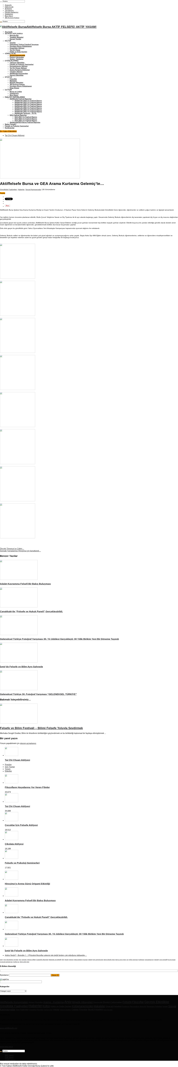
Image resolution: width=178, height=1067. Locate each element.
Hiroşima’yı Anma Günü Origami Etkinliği (27, 883)
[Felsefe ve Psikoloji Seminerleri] (11, 858)
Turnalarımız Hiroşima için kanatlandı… (20, 551)
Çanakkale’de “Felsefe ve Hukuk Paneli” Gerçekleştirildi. (31, 611)
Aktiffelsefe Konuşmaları (19, 73)
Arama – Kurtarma (16, 59)
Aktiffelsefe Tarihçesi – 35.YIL (26, 113)
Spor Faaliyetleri (22, 1010)
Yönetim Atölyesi (16, 72)
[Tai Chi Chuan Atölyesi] (11, 802)
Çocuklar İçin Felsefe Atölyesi (21, 825)
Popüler (8, 765)
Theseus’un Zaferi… (12, 549)
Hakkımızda (9, 7)
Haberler (21, 189)
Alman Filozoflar (36, 1002)
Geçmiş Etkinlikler (16, 75)
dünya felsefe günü (109, 959)
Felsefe (127, 1002)
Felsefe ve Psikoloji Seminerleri (22, 64)
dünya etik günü (24, 962)
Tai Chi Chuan (15, 50)
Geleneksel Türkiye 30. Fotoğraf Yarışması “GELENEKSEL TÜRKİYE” (38, 694)
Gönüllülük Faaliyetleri (8, 189)
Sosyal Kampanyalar (17, 55)
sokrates (24, 959)
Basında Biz (14, 35)
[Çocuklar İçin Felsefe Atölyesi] (11, 820)
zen (127, 959)
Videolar (56, 1010)
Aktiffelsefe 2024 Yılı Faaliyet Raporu (28, 110)
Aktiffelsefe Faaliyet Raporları (21, 99)
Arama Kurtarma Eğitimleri (20, 70)
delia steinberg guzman (81, 959)
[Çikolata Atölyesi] (11, 839)
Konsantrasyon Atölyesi (18, 66)
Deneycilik (97, 1002)
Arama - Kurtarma (53, 1002)
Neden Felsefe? (10, 124)
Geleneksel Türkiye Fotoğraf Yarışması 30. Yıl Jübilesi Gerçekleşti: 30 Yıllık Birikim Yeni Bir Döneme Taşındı (59, 639)
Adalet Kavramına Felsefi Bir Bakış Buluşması (25, 584)
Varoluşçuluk (48, 1010)
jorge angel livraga (98, 959)
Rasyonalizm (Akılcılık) (138, 1006)
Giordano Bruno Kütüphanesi (21, 46)
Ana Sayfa (8, 32)
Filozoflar (13, 79)
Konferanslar (9, 128)
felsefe (67, 959)
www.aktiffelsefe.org (8, 1028)
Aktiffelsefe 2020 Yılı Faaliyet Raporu (28, 104)
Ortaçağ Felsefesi (114, 1006)
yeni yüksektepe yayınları (10, 959)
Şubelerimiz (9, 14)
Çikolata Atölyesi (14, 844)
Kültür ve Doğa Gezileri (18, 52)
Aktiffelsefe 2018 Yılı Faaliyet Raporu (28, 101)
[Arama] (1, 1)
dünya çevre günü (120, 959)
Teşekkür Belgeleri (16, 37)
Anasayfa (8, 5)
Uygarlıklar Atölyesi (17, 48)
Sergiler (13, 43)
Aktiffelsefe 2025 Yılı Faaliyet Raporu (28, 111)
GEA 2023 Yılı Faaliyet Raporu (26, 117)
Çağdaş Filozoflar (79, 1009)
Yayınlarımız (9, 10)
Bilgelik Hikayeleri (16, 82)
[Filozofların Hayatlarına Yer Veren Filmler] (11, 783)
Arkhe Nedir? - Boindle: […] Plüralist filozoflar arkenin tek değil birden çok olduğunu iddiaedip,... (46, 955)
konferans (141, 959)
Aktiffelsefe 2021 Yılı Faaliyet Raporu (28, 106)
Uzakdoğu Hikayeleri (42, 959)
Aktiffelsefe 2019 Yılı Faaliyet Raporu (28, 102)
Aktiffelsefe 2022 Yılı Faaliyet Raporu (28, 108)
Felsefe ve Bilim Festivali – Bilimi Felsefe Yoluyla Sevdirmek (41, 728)
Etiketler (8, 771)
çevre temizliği (163, 959)
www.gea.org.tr (6, 1047)
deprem (71, 959)
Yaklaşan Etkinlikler (17, 63)
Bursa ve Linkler (16, 92)
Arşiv (68, 1002)
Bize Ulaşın (9, 16)
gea (20, 959)
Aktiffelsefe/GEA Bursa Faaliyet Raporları (25, 122)
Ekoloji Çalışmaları (17, 57)
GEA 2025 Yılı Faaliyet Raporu (26, 121)
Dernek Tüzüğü (15, 39)
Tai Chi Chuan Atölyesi (18, 68)
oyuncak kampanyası (6, 962)
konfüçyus (16, 962)
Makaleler (13, 81)
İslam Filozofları (108, 1009)
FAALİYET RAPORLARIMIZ (15, 97)
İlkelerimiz (8, 9)
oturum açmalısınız (28, 743)
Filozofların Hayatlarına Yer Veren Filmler (27, 787)
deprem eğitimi (31, 959)
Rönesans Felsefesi (154, 1006)
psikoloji (156, 959)
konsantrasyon (149, 959)
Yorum (7, 769)
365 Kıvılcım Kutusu (12, 18)
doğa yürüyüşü (133, 959)
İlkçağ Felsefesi (95, 1009)
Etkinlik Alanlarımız (11, 12)
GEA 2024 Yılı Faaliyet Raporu (26, 119)
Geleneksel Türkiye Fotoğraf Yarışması (24, 44)
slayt (1, 959)
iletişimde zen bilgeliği (55, 959)
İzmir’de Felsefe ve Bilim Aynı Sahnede (21, 666)
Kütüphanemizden (82, 1006)
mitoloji (90, 959)
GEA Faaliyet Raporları (18, 115)
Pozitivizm (126, 1006)
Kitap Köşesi (14, 88)
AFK (63, 959)
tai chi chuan (171, 959)
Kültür (46, 1006)
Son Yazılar (10, 767)
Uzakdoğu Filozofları (36, 1010)
